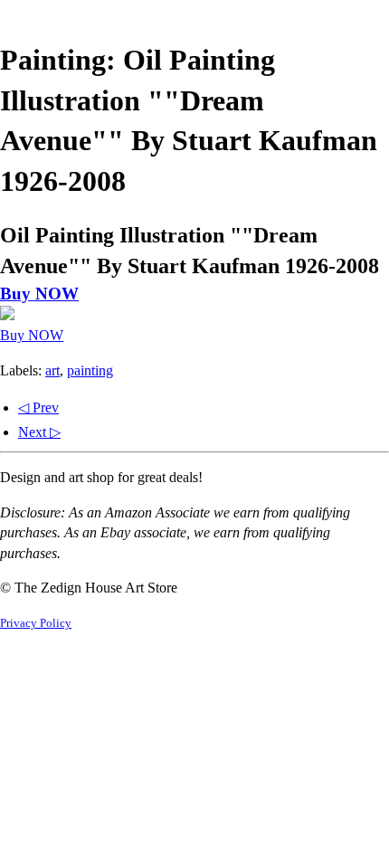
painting (90, 370)
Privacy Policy (35, 623)
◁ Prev (38, 407)
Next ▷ (39, 432)
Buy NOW (39, 293)
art (52, 370)
